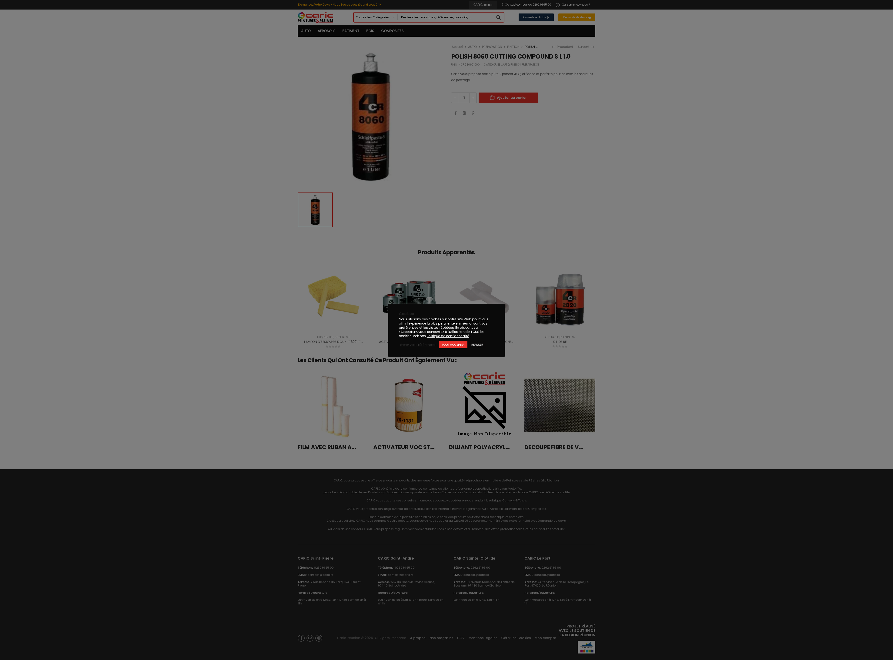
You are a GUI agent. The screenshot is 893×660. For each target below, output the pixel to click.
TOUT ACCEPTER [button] (453, 344)
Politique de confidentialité (448, 336)
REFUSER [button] (477, 344)
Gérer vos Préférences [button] (418, 345)
